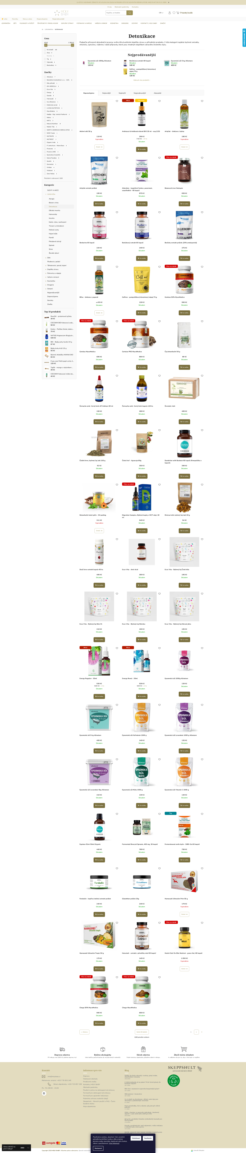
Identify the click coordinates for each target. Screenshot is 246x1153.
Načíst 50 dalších (142, 1032)
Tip (49, 59)
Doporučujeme (42, 19)
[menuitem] (6, 23)
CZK (160, 13)
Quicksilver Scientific (55, 155)
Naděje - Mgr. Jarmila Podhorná (58, 114)
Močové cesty (54, 230)
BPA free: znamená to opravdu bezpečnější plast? (142, 1088)
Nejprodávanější (58, 19)
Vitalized (51, 170)
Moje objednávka (89, 1106)
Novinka (50, 56)
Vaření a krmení (53, 277)
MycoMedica (52, 111)
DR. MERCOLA (53, 86)
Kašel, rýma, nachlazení (57, 222)
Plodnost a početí (53, 262)
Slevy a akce (27, 19)
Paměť (51, 238)
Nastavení (98, 1148)
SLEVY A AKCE (53, 190)
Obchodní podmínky (122, 7)
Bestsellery (51, 65)
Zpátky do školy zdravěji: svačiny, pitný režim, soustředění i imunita (141, 1076)
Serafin (50, 161)
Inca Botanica (52, 102)
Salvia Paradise (53, 158)
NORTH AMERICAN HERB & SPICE (59, 130)
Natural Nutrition (54, 124)
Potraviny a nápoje (54, 273)
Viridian (50, 167)
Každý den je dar (53, 105)
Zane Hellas (52, 174)
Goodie (50, 96)
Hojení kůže (53, 234)
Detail (98, 147)
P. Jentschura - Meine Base (57, 146)
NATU (50, 121)
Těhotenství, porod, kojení (56, 265)
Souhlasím (148, 1138)
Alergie (51, 199)
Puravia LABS (52, 152)
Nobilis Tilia (52, 127)
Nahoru (85, 1032)
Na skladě (52, 50)
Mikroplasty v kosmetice (133, 1094)
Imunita (52, 218)
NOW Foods (52, 133)
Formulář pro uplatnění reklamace (95, 1096)
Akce (49, 53)
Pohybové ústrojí (55, 241)
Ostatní (50, 289)
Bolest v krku (54, 203)
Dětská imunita (54, 210)
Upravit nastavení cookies (87, 1150)
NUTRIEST (51, 139)
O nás (109, 7)
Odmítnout (136, 1138)
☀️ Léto (4, 19)
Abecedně (157, 93)
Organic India (52, 142)
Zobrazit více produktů (141, 80)
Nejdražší (122, 93)
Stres (51, 249)
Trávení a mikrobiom (56, 226)
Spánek (51, 245)
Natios (50, 117)
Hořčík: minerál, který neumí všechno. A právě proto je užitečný (143, 1132)
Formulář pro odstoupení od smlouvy (96, 1093)
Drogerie (50, 285)
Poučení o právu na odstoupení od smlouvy (99, 1090)
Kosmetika (51, 281)
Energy (50, 92)
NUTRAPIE (51, 136)
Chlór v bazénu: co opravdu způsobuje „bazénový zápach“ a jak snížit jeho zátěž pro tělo (142, 1113)
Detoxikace (53, 207)
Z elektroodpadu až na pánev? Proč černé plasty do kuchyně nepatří (143, 1082)
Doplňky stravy (52, 269)
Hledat (129, 12)
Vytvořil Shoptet (199, 1150)
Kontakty (135, 7)
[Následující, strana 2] (196, 1032)
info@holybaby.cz (54, 1076)
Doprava (86, 1076)
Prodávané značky (89, 1082)
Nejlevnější (106, 93)
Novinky (15, 19)
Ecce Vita (51, 89)
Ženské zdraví (54, 253)
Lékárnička (51, 194)
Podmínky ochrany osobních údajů (95, 1098)
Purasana (51, 149)
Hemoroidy (53, 214)
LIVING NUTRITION (54, 108)
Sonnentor (51, 164)
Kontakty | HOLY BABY (91, 1084)
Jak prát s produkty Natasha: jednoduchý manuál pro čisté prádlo (143, 1119)
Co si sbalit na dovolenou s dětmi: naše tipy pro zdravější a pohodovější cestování (141, 1100)
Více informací (114, 1143)
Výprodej (51, 62)
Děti (49, 258)
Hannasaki (51, 99)
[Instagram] (44, 1093)
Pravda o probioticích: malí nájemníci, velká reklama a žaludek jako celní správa (144, 1126)
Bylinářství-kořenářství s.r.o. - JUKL (59, 80)
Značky (49, 304)
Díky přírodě (52, 83)
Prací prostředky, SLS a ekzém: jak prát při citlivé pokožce (142, 1106)
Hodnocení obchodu (90, 1079)
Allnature (51, 77)
